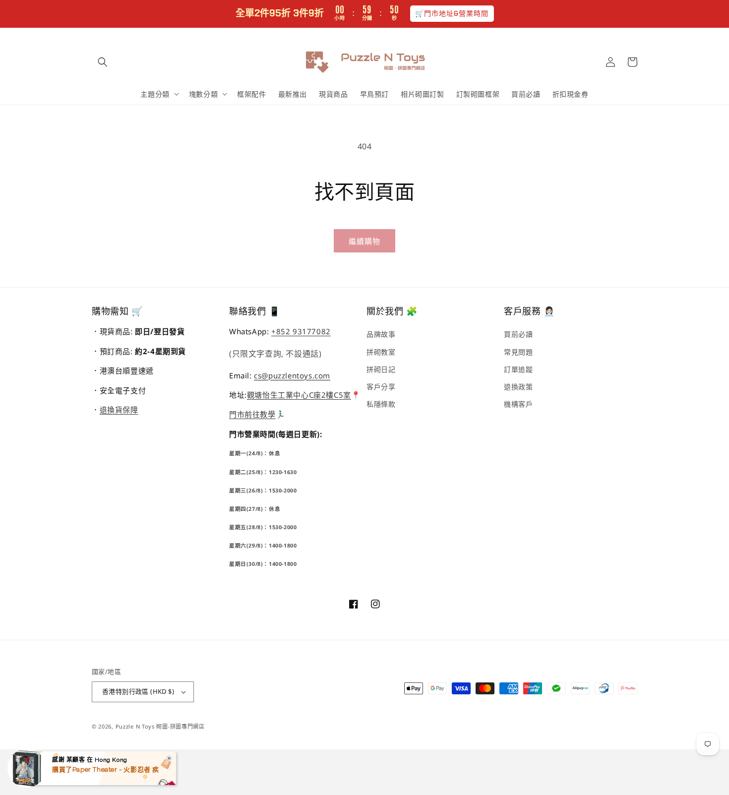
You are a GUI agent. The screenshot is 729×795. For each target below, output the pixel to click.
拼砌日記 (380, 369)
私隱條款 (380, 404)
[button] (103, 62)
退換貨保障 (119, 410)
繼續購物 (364, 241)
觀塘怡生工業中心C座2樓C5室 (299, 395)
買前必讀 (518, 334)
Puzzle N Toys (135, 726)
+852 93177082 (301, 331)
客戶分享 (380, 386)
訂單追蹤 (518, 369)
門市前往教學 (252, 414)
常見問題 (518, 352)
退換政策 (518, 386)
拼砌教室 (380, 352)
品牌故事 (380, 334)
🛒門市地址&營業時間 (452, 13)
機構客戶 (518, 404)
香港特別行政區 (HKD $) (138, 691)
